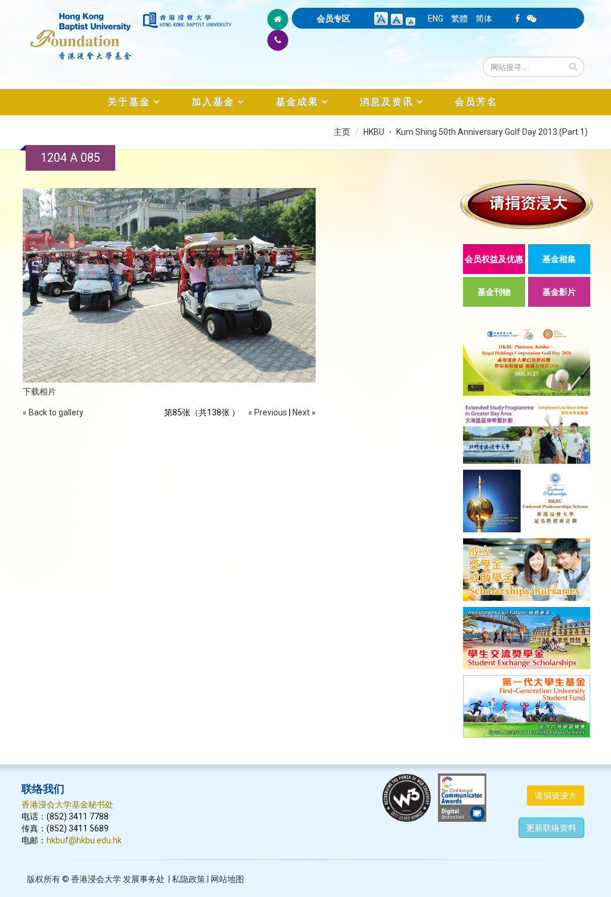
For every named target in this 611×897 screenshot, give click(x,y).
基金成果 (297, 101)
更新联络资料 (551, 828)
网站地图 (227, 879)
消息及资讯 (386, 101)
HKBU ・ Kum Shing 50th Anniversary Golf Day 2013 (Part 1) (475, 132)
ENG (435, 18)
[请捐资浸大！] (526, 204)
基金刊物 (494, 292)
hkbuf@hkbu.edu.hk (84, 840)
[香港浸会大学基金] (81, 30)
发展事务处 (144, 879)
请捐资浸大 (555, 795)
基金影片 (559, 292)
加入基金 (213, 101)
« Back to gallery (53, 412)
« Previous (267, 412)
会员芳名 (476, 101)
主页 (342, 132)
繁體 (459, 18)
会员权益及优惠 (494, 259)
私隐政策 (188, 879)
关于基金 (128, 101)
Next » (304, 412)
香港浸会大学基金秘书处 (67, 804)
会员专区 (333, 18)
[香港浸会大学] (187, 20)
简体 (484, 18)
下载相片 (39, 391)
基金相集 (559, 259)
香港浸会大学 (96, 879)
